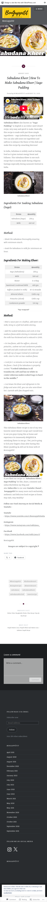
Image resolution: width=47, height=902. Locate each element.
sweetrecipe (32, 594)
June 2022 (11, 794)
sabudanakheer (28, 590)
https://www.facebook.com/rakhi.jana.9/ (22, 534)
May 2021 (10, 808)
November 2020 (13, 812)
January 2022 (12, 775)
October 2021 (12, 822)
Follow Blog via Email (18, 712)
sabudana (15, 590)
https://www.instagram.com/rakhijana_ (22, 525)
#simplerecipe (15, 586)
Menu (40, 9)
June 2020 (11, 789)
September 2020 (13, 826)
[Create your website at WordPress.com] (23, 2)
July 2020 (10, 780)
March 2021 (11, 798)
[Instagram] (9, 849)
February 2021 (12, 771)
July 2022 (10, 785)
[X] (15, 849)
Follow (11, 730)
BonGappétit (8, 20)
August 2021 (23, 73)
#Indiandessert (30, 581)
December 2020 (13, 766)
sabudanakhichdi (17, 594)
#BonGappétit (15, 581)
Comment (35, 680)
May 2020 (10, 803)
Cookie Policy (8, 893)
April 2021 (10, 752)
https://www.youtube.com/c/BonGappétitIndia (25, 516)
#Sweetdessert (30, 586)
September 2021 (13, 831)
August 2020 (11, 757)
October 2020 (12, 817)
